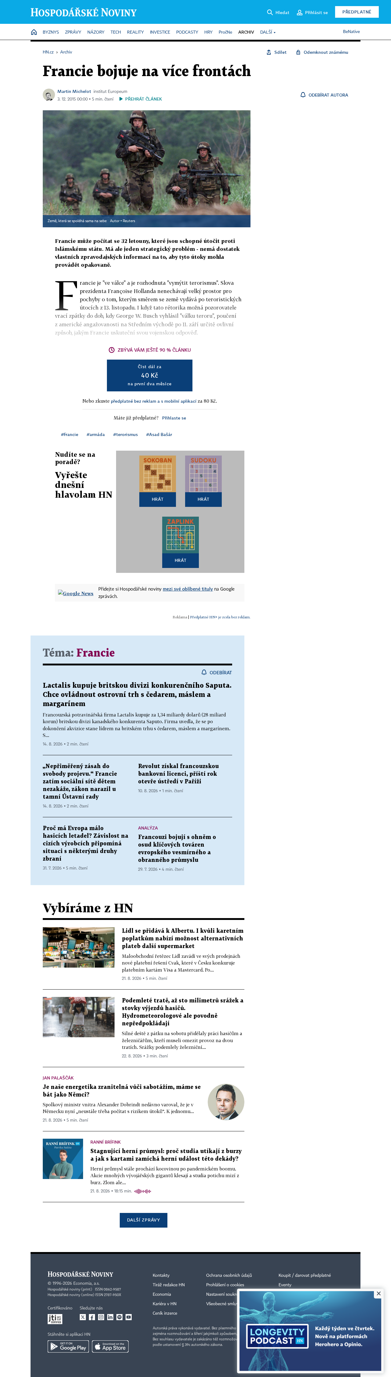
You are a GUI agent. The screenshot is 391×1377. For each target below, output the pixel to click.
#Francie (69, 434)
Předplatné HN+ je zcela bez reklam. (220, 617)
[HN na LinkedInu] (110, 1317)
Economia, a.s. (86, 1283)
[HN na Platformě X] (83, 1317)
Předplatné (356, 11)
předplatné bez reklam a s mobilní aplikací (153, 401)
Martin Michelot (74, 91)
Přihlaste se (174, 417)
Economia (162, 1294)
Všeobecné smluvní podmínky (234, 1304)
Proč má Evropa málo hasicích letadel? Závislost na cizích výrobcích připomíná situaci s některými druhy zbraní (85, 844)
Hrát (158, 499)
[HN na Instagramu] (101, 1317)
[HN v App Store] (110, 1346)
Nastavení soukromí (224, 1294)
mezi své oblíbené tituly (188, 588)
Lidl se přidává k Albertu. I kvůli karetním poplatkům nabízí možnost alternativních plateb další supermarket (182, 938)
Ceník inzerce (165, 1313)
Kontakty (161, 1275)
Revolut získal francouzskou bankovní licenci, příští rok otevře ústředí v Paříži (178, 774)
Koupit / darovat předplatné (305, 1275)
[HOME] (34, 32)
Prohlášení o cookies (225, 1285)
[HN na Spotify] (119, 1317)
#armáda (96, 434)
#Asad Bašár (159, 434)
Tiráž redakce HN (169, 1285)
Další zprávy (143, 1219)
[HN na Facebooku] (92, 1317)
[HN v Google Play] (68, 1346)
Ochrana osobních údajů (229, 1275)
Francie (95, 653)
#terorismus (125, 434)
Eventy (285, 1285)
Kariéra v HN (165, 1304)
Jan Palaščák (58, 1077)
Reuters (129, 221)
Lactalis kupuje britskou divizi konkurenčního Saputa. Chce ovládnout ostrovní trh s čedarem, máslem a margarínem (137, 695)
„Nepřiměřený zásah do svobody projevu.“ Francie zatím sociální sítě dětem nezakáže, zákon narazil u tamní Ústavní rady (80, 782)
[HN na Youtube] (129, 1317)
